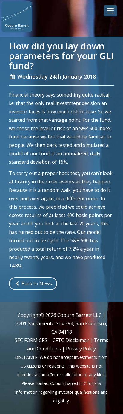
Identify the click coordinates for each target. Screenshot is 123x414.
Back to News (36, 283)
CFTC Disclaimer (71, 340)
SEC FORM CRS (31, 340)
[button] (110, 10)
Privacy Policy (81, 348)
